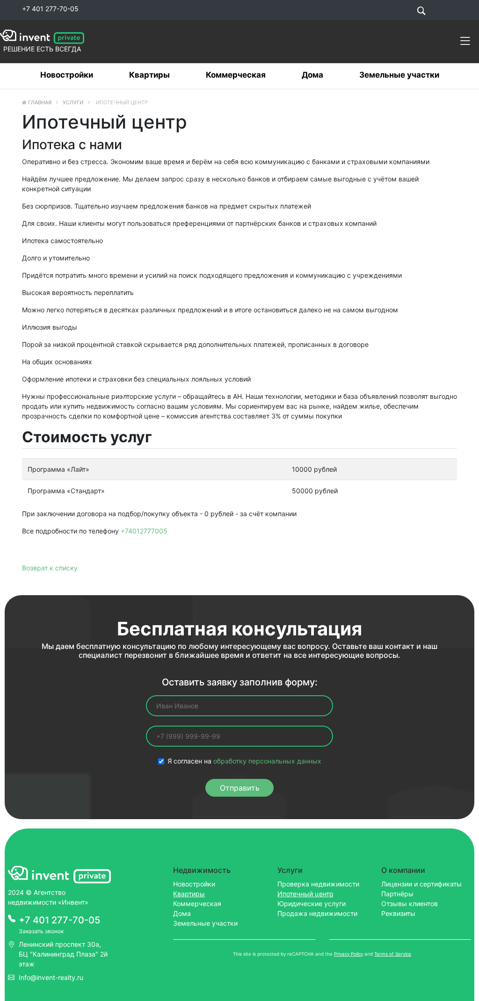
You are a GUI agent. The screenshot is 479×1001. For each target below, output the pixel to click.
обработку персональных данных (267, 761)
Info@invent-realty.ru (51, 977)
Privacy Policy (348, 954)
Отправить (240, 787)
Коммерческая (236, 74)
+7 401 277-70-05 (50, 9)
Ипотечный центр (305, 894)
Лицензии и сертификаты (421, 884)
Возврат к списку (50, 568)
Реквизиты (398, 913)
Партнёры (397, 894)
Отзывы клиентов (409, 903)
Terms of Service (392, 954)
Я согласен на (244, 761)
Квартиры (149, 74)
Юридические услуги (311, 903)
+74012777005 (144, 531)
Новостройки (66, 74)
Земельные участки (399, 74)
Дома (312, 74)
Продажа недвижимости (317, 913)
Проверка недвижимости (318, 884)
